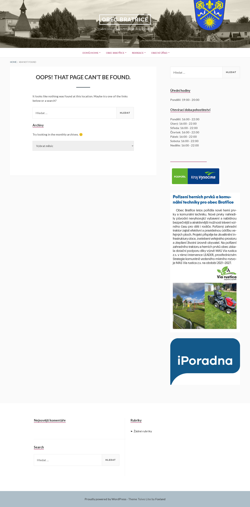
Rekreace (138, 52)
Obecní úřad (159, 52)
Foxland (160, 499)
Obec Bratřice (125, 19)
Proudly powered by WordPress (105, 499)
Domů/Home (90, 52)
